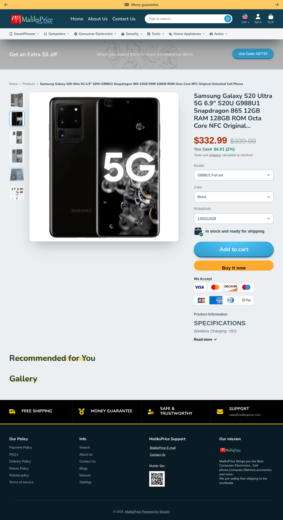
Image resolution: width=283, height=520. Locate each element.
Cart (271, 18)
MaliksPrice (133, 511)
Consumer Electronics (96, 33)
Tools (156, 33)
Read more (203, 339)
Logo (37, 18)
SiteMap (85, 482)
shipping (215, 155)
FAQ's (13, 454)
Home (77, 19)
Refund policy (19, 475)
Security (132, 33)
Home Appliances (187, 33)
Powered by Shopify (156, 511)
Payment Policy (20, 447)
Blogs (83, 468)
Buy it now (234, 267)
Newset (84, 475)
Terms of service (21, 482)
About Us (98, 19)
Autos (219, 33)
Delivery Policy (20, 461)
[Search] (228, 19)
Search (84, 447)
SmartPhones (24, 33)
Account (258, 18)
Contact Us (124, 19)
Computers (57, 33)
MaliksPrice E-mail (163, 447)
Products (29, 84)
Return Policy (19, 468)
